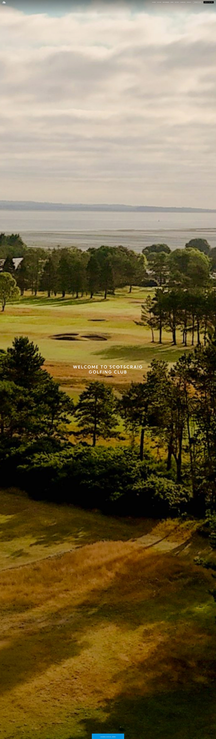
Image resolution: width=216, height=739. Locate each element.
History (177, 2)
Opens (172, 2)
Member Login (197, 2)
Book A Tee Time (209, 2)
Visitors (159, 2)
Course (154, 2)
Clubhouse (182, 2)
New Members (166, 2)
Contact (189, 2)
